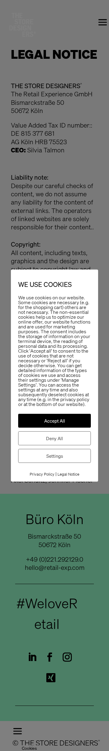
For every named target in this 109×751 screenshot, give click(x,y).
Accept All (54, 421)
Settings (54, 456)
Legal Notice (68, 474)
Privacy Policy (42, 474)
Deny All (54, 438)
